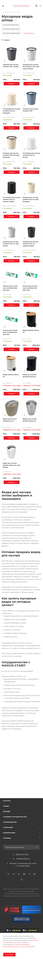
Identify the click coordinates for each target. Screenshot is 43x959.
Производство (10, 822)
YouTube (19, 874)
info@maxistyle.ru (23, 859)
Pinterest (29, 874)
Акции (6, 806)
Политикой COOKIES (27, 946)
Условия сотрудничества (15, 817)
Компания (8, 827)
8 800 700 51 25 (22, 854)
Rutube (35, 874)
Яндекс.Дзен (24, 874)
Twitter (21, 879)
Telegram (13, 874)
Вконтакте (8, 874)
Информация (9, 833)
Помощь (7, 838)
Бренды (6, 811)
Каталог (7, 801)
